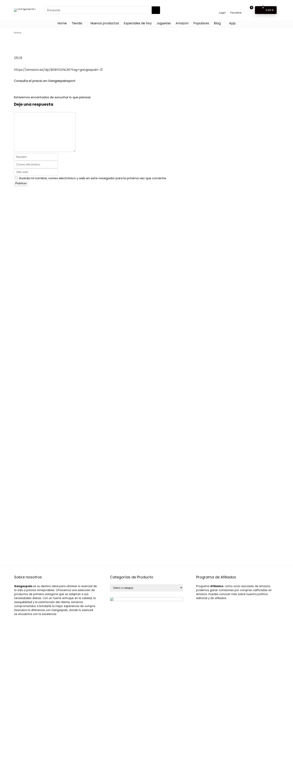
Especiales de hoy (138, 23)
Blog (217, 23)
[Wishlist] (236, 8)
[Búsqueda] (156, 10)
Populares (201, 23)
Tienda (77, 23)
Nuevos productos (104, 23)
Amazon (182, 23)
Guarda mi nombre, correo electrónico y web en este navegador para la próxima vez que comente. (93, 178)
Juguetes (163, 23)
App (232, 23)
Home (62, 23)
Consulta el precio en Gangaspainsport (45, 81)
